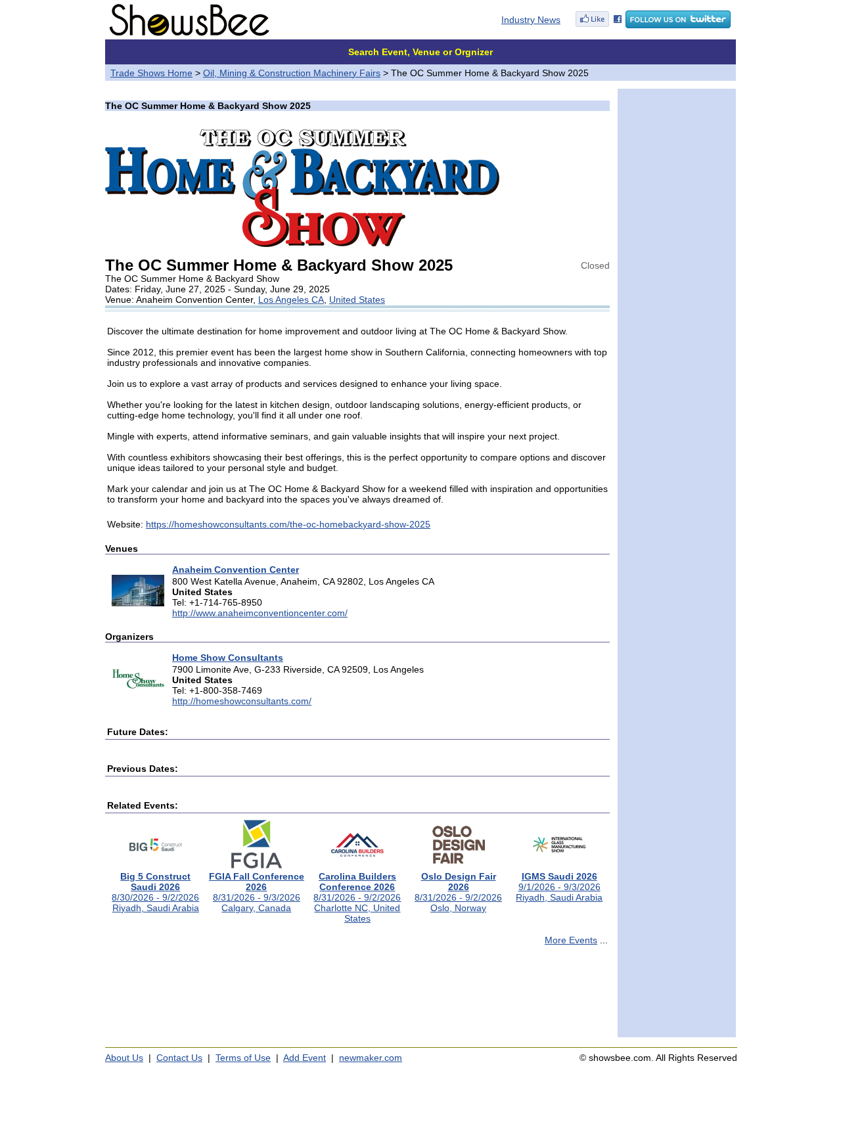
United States (357, 299)
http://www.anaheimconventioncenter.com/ (260, 613)
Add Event (304, 1057)
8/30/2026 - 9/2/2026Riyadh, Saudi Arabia (155, 892)
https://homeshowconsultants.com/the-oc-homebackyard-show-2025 (288, 524)
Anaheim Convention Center (235, 569)
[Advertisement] (357, 997)
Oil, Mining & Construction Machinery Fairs (291, 73)
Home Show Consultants (227, 657)
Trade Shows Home (151, 73)
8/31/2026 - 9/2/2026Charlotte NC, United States (357, 897)
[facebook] (598, 25)
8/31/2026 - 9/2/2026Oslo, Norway (458, 892)
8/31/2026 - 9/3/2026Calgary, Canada (256, 892)
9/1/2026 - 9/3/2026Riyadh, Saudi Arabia (559, 887)
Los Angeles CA (291, 299)
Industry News (530, 19)
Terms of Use (243, 1057)
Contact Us (179, 1057)
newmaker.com (370, 1057)
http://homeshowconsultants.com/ (241, 701)
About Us (124, 1057)
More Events (571, 940)
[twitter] (678, 25)
